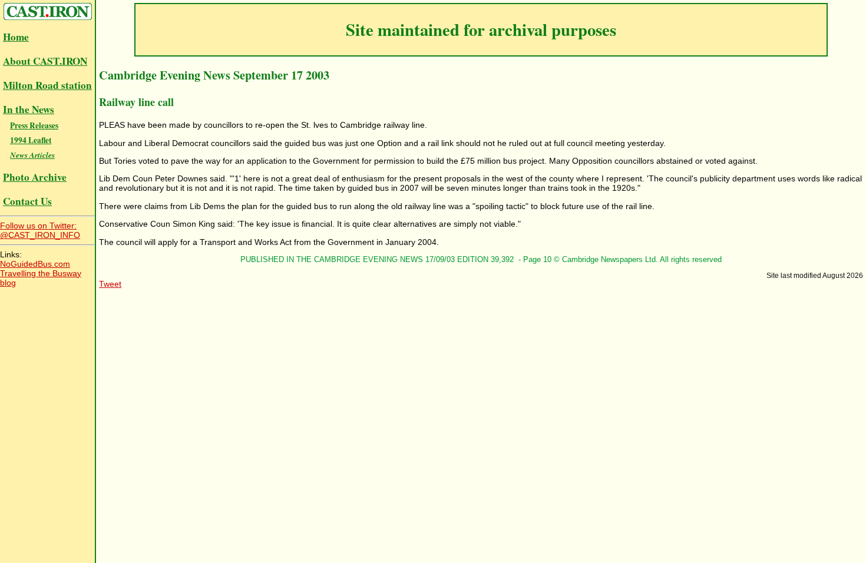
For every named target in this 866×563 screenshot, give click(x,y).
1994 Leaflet (30, 140)
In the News (28, 109)
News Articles (32, 154)
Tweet (110, 284)
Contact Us (27, 201)
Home (16, 36)
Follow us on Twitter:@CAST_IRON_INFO (40, 230)
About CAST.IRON (45, 61)
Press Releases (34, 125)
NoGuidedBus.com (35, 264)
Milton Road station (47, 85)
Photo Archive (35, 177)
